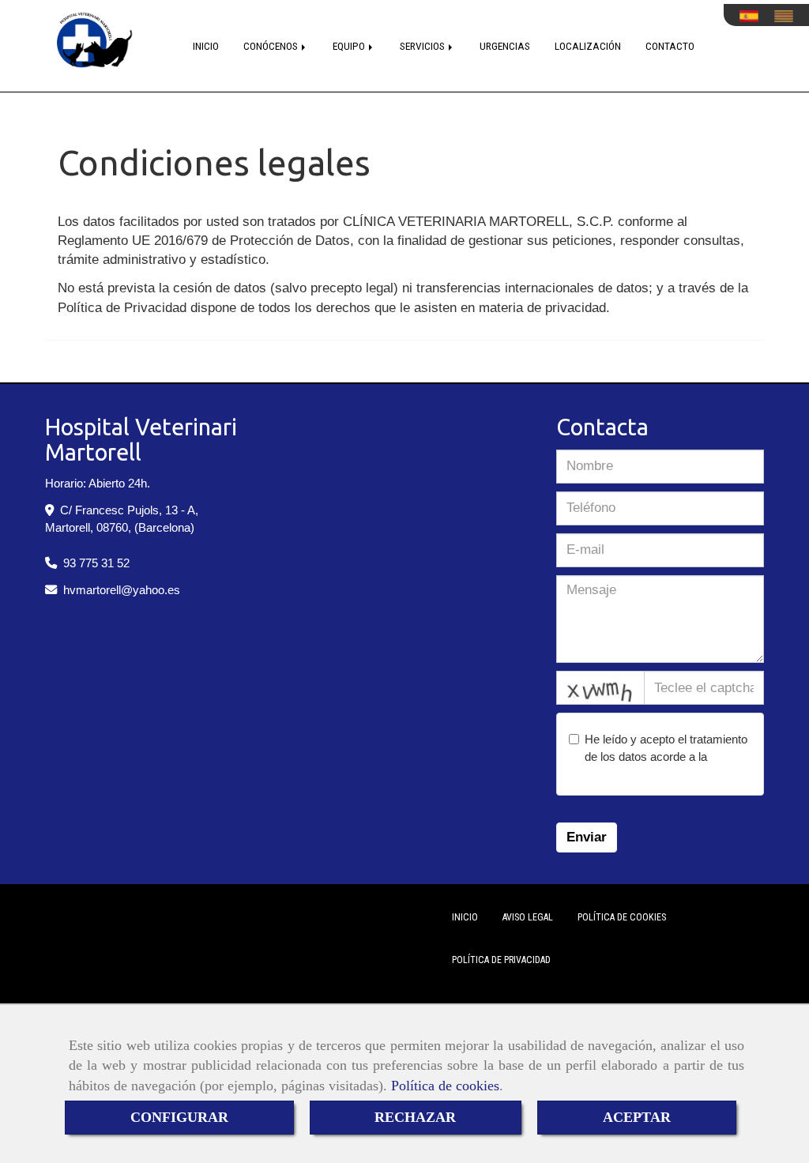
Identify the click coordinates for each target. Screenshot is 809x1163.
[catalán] (787, 16)
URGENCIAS (505, 46)
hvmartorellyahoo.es (121, 590)
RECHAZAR (415, 1117)
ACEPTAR (637, 1117)
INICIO (206, 46)
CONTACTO (669, 46)
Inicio (465, 917)
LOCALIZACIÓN (588, 46)
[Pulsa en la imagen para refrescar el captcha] (600, 688)
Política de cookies (445, 1085)
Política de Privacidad (501, 959)
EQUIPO (350, 46)
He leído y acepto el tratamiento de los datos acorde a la (666, 756)
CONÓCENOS (271, 46)
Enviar (586, 837)
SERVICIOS (423, 46)
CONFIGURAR (179, 1117)
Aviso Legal (527, 917)
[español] (752, 16)
